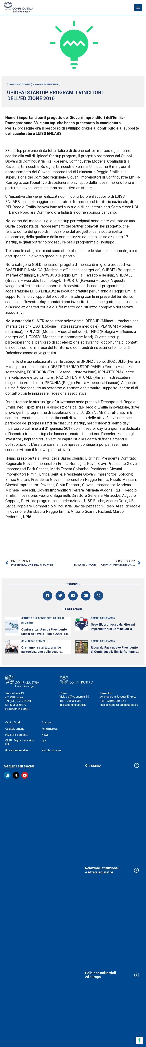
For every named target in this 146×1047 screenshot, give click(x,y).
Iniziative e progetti (16, 734)
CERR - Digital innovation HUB (20, 742)
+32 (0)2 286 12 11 (116, 700)
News (45, 734)
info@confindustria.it (73, 704)
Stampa (47, 722)
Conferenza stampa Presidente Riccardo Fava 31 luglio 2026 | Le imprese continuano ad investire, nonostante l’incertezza (45, 632)
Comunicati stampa (19, 84)
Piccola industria (51, 750)
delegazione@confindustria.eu (119, 704)
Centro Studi (12, 722)
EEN (44, 741)
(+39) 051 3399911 (21, 700)
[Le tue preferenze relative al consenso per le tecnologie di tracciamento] (139, 1040)
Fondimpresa (50, 728)
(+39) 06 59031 (73, 700)
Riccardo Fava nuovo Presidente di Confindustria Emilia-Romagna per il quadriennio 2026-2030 (114, 650)
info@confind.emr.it (17, 708)
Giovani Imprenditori (47, 84)
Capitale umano (14, 728)
